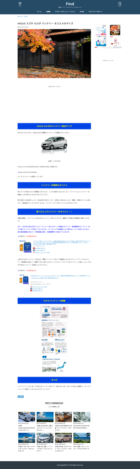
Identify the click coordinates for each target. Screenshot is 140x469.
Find (70, 4)
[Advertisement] (54, 101)
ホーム (39, 11)
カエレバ (41, 245)
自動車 (48, 11)
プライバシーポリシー (95, 11)
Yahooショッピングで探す (42, 252)
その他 (82, 11)
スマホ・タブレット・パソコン (65, 11)
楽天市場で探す (39, 248)
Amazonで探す (39, 250)
